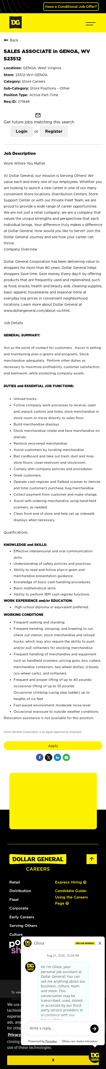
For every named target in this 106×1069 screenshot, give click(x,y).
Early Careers (21, 917)
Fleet (14, 899)
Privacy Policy (20, 1035)
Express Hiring (69, 882)
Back (14, 40)
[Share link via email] (66, 757)
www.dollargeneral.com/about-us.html (37, 310)
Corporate (18, 908)
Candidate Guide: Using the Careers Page (71, 897)
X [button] (53, 1060)
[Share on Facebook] (39, 757)
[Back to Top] (92, 863)
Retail (14, 882)
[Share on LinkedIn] (57, 757)
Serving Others (23, 926)
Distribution (20, 891)
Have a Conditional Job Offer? (71, 6)
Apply (53, 746)
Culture (16, 934)
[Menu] (90, 23)
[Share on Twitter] (48, 757)
